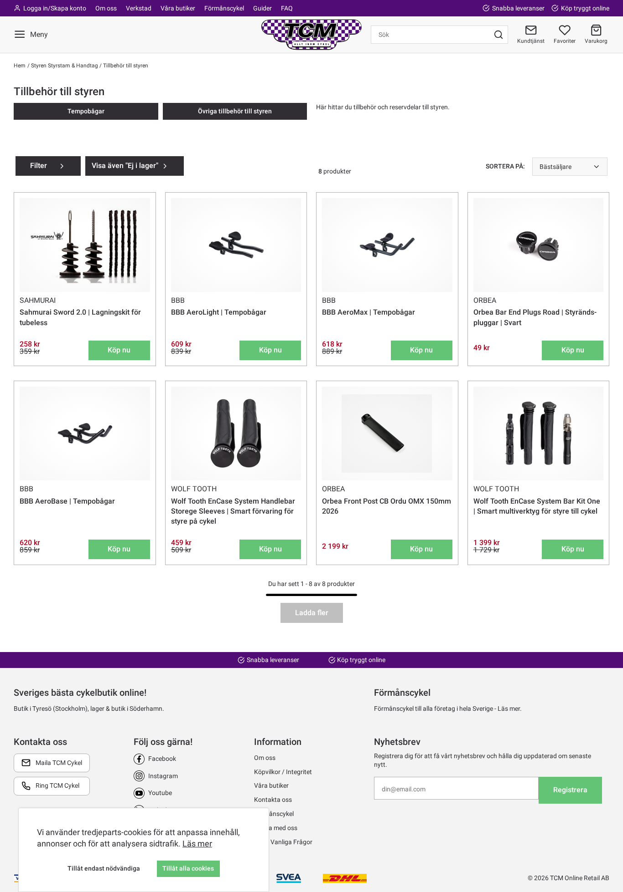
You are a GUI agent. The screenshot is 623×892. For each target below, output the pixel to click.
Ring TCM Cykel (57, 785)
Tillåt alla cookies (188, 868)
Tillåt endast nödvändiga (103, 868)
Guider (262, 8)
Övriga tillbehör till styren (235, 111)
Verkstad (138, 8)
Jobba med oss (275, 827)
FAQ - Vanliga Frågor (283, 842)
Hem (20, 65)
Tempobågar (85, 111)
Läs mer (197, 843)
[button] (596, 34)
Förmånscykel (224, 8)
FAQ (287, 8)
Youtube (160, 792)
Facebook (162, 758)
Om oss (106, 8)
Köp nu (119, 350)
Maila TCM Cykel (59, 762)
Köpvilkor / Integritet (283, 771)
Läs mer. (510, 708)
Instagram (163, 776)
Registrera (570, 789)
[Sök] (498, 34)
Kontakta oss (273, 799)
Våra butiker (178, 8)
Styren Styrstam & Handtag (64, 65)
